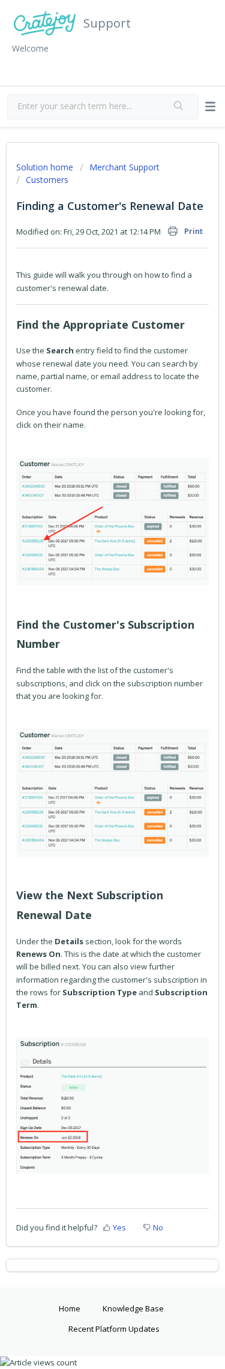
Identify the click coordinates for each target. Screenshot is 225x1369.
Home (69, 1308)
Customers (47, 179)
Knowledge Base (133, 1308)
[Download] (90, 691)
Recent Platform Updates (114, 1328)
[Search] (178, 107)
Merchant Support (124, 167)
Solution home (46, 167)
